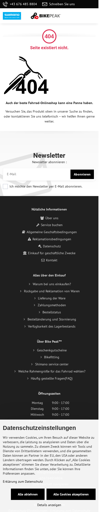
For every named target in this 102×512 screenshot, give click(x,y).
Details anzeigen (49, 505)
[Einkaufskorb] (81, 16)
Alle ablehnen (28, 494)
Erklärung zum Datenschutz (23, 481)
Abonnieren (82, 174)
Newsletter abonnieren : (49, 162)
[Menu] (92, 16)
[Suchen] (70, 16)
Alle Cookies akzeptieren (71, 494)
